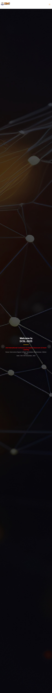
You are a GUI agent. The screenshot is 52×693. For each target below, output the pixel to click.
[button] (4, 346)
